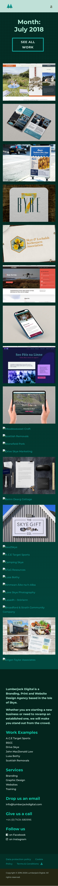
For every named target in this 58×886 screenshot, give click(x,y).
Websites (11, 784)
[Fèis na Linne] (29, 364)
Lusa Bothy (13, 756)
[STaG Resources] (29, 570)
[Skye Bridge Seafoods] (29, 162)
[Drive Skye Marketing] (29, 451)
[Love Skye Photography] (29, 592)
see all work (28, 44)
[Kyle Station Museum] (29, 122)
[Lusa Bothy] (29, 577)
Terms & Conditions (29, 863)
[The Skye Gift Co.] (29, 523)
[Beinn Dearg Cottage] (29, 499)
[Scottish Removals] (29, 436)
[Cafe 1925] (29, 636)
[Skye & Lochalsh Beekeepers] (29, 243)
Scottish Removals (17, 760)
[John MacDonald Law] (29, 475)
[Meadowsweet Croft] (29, 429)
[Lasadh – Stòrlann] (29, 600)
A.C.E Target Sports (18, 738)
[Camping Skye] (29, 562)
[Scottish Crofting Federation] (29, 324)
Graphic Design (15, 780)
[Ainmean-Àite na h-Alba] (29, 585)
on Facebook (17, 834)
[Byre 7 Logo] (29, 203)
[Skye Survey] (29, 283)
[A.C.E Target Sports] (29, 555)
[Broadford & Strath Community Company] (29, 609)
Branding (12, 775)
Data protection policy (18, 859)
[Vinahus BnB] (29, 82)
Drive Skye (12, 747)
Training (11, 789)
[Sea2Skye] (29, 547)
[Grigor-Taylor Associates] (29, 660)
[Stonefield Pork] (29, 444)
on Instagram (17, 839)
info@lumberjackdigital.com (24, 804)
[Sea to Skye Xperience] (29, 405)
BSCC (9, 742)
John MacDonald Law (19, 751)
